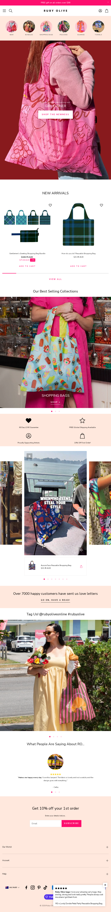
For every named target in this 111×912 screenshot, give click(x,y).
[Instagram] (33, 888)
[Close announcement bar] (108, 2)
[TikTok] (45, 888)
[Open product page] (27, 225)
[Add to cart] (81, 566)
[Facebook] (26, 888)
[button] (4, 11)
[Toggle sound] (81, 550)
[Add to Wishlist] (50, 205)
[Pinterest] (39, 888)
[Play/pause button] (29, 456)
